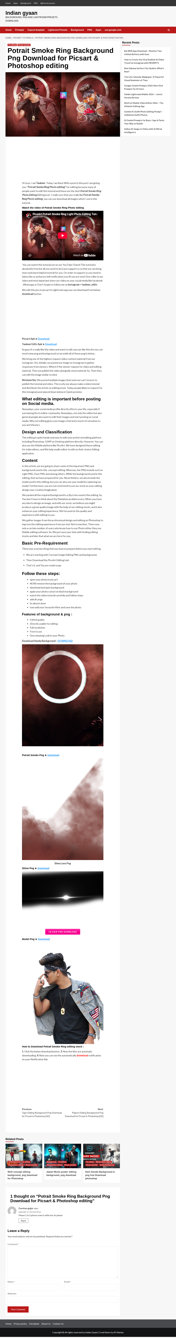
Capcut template (36, 30)
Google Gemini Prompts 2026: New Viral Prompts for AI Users (143, 87)
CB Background (14, 1162)
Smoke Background (107, 1165)
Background (26, 3)
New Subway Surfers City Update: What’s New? (144, 70)
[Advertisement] (62, 160)
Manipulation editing (15, 1165)
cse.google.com (113, 30)
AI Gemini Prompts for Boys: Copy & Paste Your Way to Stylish (144, 122)
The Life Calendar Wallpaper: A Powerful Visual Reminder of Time (144, 78)
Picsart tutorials (24, 45)
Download (44, 338)
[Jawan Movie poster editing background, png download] (62, 1156)
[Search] (168, 30)
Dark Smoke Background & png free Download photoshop (100, 1175)
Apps (15, 3)
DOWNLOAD (65, 640)
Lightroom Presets (57, 30)
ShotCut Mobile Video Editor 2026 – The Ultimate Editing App (143, 104)
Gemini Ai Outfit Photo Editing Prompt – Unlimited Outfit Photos (143, 113)
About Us (46, 1323)
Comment (13, 1244)
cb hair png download (63, 931)
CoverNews (104, 1332)
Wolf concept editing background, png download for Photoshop (22, 1175)
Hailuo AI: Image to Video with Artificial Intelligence (143, 130)
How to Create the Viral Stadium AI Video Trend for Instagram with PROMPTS (144, 61)
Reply (23, 1220)
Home (8, 3)
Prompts (19, 30)
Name (11, 1281)
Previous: (42, 1112)
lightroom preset (48, 3)
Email (67, 1281)
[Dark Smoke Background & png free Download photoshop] (101, 1156)
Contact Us (58, 1323)
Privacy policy (20, 1323)
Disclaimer (34, 1323)
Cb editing (12, 45)
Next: (84, 1112)
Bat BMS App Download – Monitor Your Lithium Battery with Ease (143, 52)
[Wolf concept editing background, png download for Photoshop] (24, 1156)
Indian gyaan (21, 13)
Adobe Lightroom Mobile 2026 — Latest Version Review (143, 96)
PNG (36, 3)
